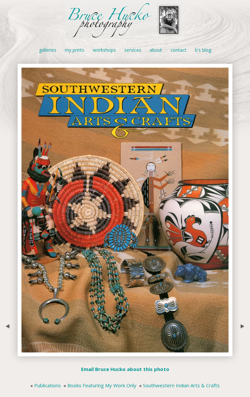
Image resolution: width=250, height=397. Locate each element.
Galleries (47, 50)
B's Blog (203, 50)
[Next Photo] (241, 352)
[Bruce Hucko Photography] (125, 35)
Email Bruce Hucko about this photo (125, 369)
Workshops (104, 50)
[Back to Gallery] (125, 352)
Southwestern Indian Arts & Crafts (181, 385)
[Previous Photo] (9, 352)
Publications (47, 385)
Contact (179, 50)
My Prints (74, 50)
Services (132, 50)
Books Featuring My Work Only (101, 385)
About (156, 50)
